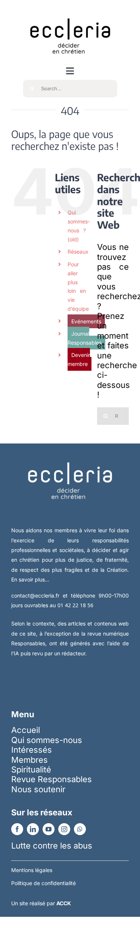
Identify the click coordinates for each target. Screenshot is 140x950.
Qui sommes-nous (46, 740)
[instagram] (64, 829)
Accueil (25, 730)
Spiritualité (31, 769)
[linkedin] (33, 829)
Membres (29, 760)
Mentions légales (31, 870)
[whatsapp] (80, 829)
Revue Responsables (51, 779)
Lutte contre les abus (51, 845)
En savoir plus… (30, 579)
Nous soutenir (38, 789)
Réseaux (78, 251)
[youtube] (49, 829)
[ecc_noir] (70, 11)
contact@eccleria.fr (37, 595)
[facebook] (17, 829)
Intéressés (31, 750)
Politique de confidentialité (43, 883)
